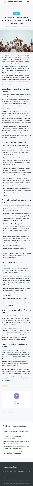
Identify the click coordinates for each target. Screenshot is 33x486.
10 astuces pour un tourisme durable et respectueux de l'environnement (13, 452)
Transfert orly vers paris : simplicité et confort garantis (15, 432)
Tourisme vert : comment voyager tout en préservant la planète (14, 437)
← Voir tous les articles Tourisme (11, 413)
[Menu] (27, 1)
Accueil (3, 9)
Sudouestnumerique (13, 1)
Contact (19, 477)
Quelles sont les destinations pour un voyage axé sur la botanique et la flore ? (16, 442)
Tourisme (9, 9)
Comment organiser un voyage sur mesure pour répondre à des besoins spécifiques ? (16, 447)
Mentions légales (11, 477)
